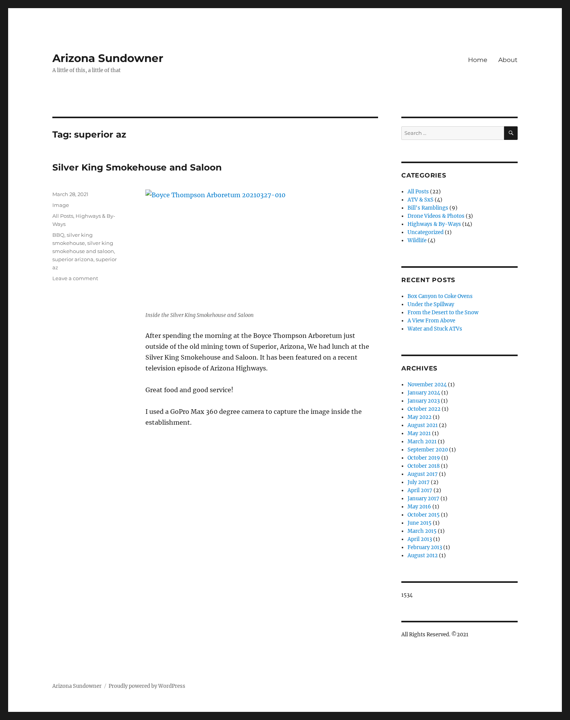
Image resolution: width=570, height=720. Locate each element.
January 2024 (424, 392)
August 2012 (423, 555)
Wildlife (417, 240)
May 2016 (419, 506)
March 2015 (422, 531)
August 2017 (423, 474)
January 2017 (423, 498)
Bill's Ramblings (428, 208)
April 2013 (420, 539)
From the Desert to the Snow (443, 312)
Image (60, 205)
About (508, 60)
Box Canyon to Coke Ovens (440, 296)
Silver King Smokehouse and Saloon (137, 167)
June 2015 (420, 523)
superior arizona (72, 259)
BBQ (58, 235)
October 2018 (424, 466)
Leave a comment (75, 278)
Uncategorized (426, 232)
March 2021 (422, 441)
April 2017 (420, 490)
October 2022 (424, 409)
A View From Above (431, 320)
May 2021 (419, 433)
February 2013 (425, 547)
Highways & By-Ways (434, 224)
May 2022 (420, 417)
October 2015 (424, 515)
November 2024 (427, 384)
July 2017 (419, 482)
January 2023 (424, 401)
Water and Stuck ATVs (435, 329)
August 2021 (423, 425)
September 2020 (428, 449)
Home (477, 60)
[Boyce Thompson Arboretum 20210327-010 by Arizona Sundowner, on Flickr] (261, 247)
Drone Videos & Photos (436, 216)
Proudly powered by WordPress (147, 686)
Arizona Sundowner (107, 58)
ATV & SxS (421, 199)
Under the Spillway (431, 304)
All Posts (62, 216)
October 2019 (424, 458)
